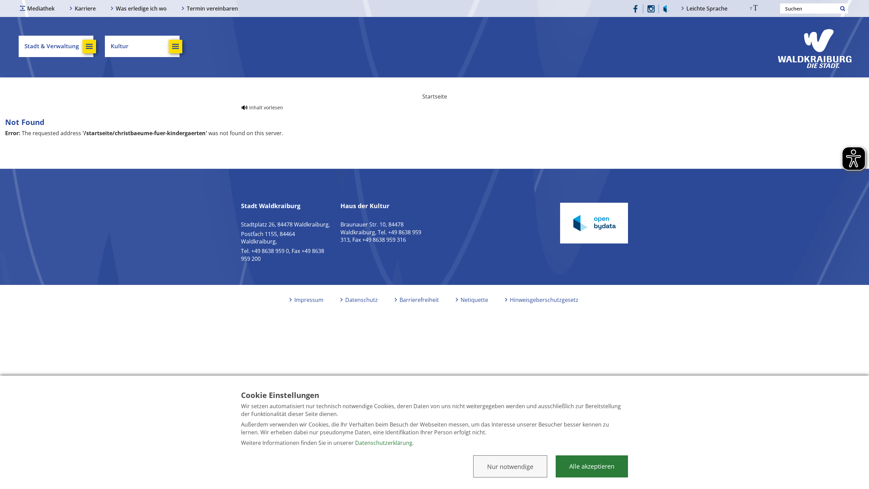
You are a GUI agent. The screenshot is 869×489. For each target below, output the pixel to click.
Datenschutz (361, 300)
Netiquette (474, 300)
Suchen (842, 8)
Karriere (85, 8)
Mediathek (41, 8)
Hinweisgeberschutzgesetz (544, 300)
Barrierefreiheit (419, 300)
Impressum (308, 300)
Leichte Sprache (706, 8)
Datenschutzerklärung (383, 443)
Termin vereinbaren (212, 8)
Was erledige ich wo (141, 8)
